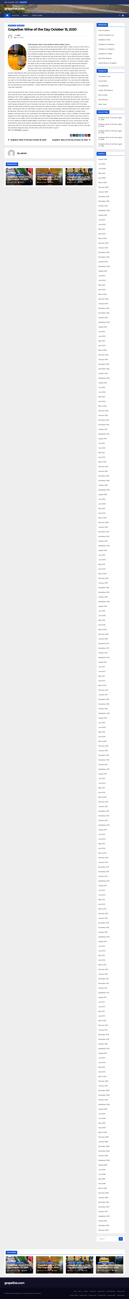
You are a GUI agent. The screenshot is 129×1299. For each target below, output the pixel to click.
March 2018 (102, 629)
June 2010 (102, 1062)
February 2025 (103, 243)
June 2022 (102, 392)
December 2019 (103, 532)
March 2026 (102, 182)
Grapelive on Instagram (106, 49)
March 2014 (102, 853)
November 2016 (103, 704)
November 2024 (104, 257)
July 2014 (101, 834)
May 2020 (101, 508)
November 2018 (103, 592)
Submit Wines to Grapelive (107, 63)
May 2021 (101, 452)
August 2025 (102, 215)
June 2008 (102, 1174)
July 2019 (101, 555)
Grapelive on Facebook (106, 44)
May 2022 (101, 397)
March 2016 (102, 741)
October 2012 (103, 932)
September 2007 (104, 1216)
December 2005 (103, 1225)
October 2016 (103, 709)
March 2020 (102, 518)
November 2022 (103, 369)
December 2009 (103, 1090)
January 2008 (103, 1197)
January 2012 (103, 974)
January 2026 (103, 192)
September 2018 (104, 601)
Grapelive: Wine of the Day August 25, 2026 (19, 178)
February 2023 (103, 355)
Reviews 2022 (92, 1295)
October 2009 (103, 1100)
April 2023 (101, 345)
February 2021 (103, 466)
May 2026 (101, 173)
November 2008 (104, 1151)
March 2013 (102, 909)
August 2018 (102, 606)
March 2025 (102, 238)
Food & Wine (102, 81)
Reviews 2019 (121, 1291)
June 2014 (102, 839)
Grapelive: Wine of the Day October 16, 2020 (28, 140)
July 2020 (101, 499)
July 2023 (101, 331)
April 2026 (101, 178)
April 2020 (101, 513)
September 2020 (104, 490)
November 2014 (103, 816)
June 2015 (101, 783)
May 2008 (101, 1179)
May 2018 (101, 620)
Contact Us (93, 1291)
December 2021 (103, 420)
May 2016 (101, 732)
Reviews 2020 (74, 1295)
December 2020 (103, 476)
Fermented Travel (104, 76)
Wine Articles (12, 25)
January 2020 (103, 527)
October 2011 (102, 988)
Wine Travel (102, 104)
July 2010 (101, 1058)
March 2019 (102, 574)
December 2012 (103, 923)
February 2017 (103, 690)
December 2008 (103, 1146)
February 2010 (103, 1081)
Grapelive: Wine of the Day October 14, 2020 (70, 140)
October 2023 (103, 317)
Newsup (29, 1293)
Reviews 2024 (111, 1295)
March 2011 (102, 1020)
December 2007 (103, 1202)
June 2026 (102, 168)
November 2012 (103, 927)
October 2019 (103, 541)
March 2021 (102, 462)
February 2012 (103, 969)
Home (75, 1291)
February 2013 (103, 913)
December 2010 (103, 1034)
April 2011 (101, 1016)
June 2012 (101, 951)
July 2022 (101, 387)
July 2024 (101, 276)
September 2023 (104, 322)
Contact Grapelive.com (106, 35)
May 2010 (101, 1067)
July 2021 (101, 443)
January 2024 (103, 303)
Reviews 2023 (102, 1295)
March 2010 (102, 1076)
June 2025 (102, 224)
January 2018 (103, 639)
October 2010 (103, 1044)
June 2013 (101, 895)
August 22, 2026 (105, 1270)
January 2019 (103, 583)
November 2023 (103, 313)
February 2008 (103, 1193)
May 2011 (101, 1011)
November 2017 (103, 648)
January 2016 (103, 750)
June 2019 (102, 560)
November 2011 (103, 983)
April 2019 (101, 569)
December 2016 (103, 699)
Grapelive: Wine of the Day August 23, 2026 (78, 178)
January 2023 (103, 359)
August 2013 (102, 885)
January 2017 (103, 695)
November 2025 (103, 201)
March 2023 (102, 350)
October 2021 (103, 429)
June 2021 (101, 448)
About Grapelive (104, 30)
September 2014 (104, 825)
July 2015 (101, 778)
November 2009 (104, 1095)
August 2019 (102, 550)
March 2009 (102, 1132)
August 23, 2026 (75, 1270)
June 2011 (101, 1007)
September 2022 (104, 378)
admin (18, 35)
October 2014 (103, 820)
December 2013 (103, 867)
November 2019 (103, 536)
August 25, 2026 (15, 1270)
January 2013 (103, 918)
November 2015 (103, 760)
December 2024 (103, 252)
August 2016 (102, 718)
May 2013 (101, 899)
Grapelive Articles (104, 40)
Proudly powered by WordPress (13, 1293)
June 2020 (102, 504)
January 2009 (103, 1142)
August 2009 (102, 1109)
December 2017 (103, 643)
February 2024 (103, 299)
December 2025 (103, 196)
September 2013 (104, 881)
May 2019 (101, 564)
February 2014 (103, 858)
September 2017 (104, 657)
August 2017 (102, 662)
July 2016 (101, 723)
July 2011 (101, 1002)
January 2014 (103, 862)
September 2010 (104, 1048)
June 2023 (102, 336)
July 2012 (101, 946)
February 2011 (103, 1025)
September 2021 (104, 434)
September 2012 (104, 937)
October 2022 (103, 373)
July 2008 (101, 1169)
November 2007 (104, 1207)
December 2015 (103, 755)
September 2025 (104, 210)
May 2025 (101, 229)
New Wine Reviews (104, 58)
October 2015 (103, 764)
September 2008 (104, 1160)
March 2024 (102, 294)
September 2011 (103, 993)
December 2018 (103, 587)
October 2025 (103, 206)
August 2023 (102, 327)
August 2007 (102, 1221)
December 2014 (103, 811)
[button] (119, 15)
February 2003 (103, 1230)
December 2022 (103, 364)
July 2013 (101, 890)
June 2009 (102, 1118)
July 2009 (101, 1114)
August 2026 (102, 159)
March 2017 (102, 685)
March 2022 (102, 406)
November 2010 (103, 1039)
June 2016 (102, 727)
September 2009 (104, 1104)
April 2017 (101, 681)
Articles (15, 15)
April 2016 (101, 736)
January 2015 (103, 806)
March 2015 (102, 797)
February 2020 (103, 522)
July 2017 (101, 667)
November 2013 (103, 872)
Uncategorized (103, 86)
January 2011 (103, 1030)
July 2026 (101, 164)
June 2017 (102, 671)
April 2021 (101, 457)
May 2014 (101, 844)
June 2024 (102, 280)
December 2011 (103, 979)
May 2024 (101, 285)
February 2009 (103, 1137)
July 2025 (101, 220)
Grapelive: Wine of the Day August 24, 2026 (48, 178)
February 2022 (103, 411)
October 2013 (103, 876)
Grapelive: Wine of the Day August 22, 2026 (109, 1266)
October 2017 (103, 653)
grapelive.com (14, 8)
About (25, 15)
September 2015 (104, 769)
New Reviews (101, 1291)
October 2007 (103, 1211)
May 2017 (101, 676)
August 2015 (102, 774)
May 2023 (101, 341)
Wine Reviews (20, 25)
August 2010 (102, 1053)
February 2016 (103, 746)
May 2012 (101, 955)
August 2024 (102, 271)
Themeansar (37, 1293)
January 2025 (103, 248)
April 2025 (101, 234)
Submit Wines (37, 15)
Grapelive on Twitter (105, 54)
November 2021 (103, 425)
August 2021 (102, 439)
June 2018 (102, 615)
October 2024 (103, 262)
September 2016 (104, 713)
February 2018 (103, 634)
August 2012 (102, 941)
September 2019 (104, 546)
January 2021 (103, 471)
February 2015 (103, 802)
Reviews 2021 (83, 1295)
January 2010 (103, 1086)
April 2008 (102, 1183)
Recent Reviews (111, 1291)
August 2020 (102, 494)
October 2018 (103, 597)
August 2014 (102, 830)
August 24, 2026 (45, 1270)
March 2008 (102, 1188)
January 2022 (103, 415)
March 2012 (102, 965)
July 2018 (101, 611)
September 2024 (104, 266)
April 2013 (101, 904)
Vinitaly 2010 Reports (105, 90)
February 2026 (103, 187)
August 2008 (102, 1165)
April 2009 (102, 1128)
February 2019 (103, 578)
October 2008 (103, 1156)
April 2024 (102, 290)
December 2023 (103, 308)
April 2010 (101, 1072)
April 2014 (101, 848)
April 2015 (101, 792)
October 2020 (103, 485)
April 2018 (101, 625)
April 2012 (101, 960)
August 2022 (102, 383)
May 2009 (101, 1123)
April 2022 (101, 401)
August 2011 (102, 997)
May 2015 (101, 788)
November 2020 (104, 480)
